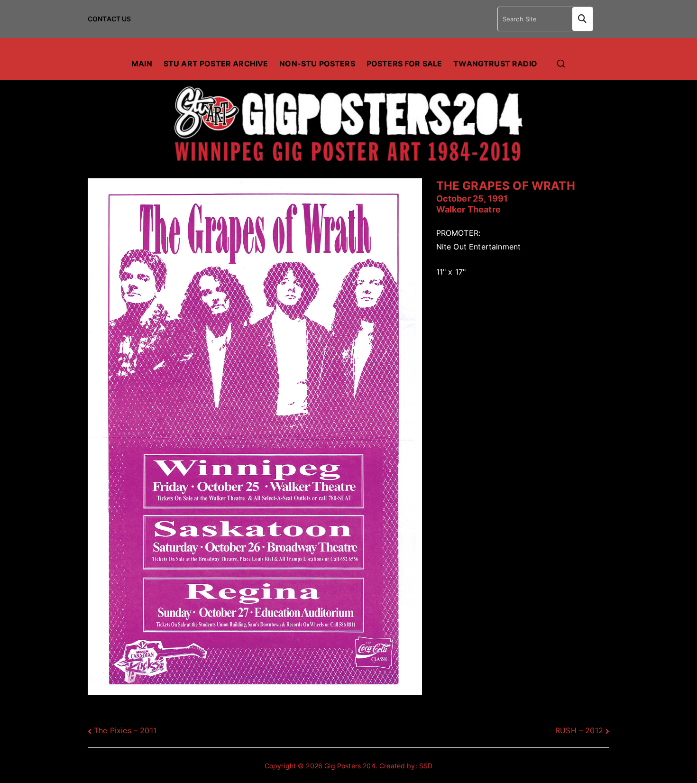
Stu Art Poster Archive (216, 63)
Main (141, 63)
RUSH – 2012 (579, 730)
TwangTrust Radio (495, 63)
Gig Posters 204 (349, 766)
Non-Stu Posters (317, 63)
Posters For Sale (404, 63)
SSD (425, 766)
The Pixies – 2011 (125, 730)
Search (582, 19)
